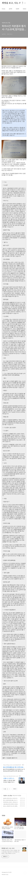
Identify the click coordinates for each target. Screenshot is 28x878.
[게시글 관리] (9, 789)
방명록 (17, 9)
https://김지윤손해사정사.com (10, 776)
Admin (24, 9)
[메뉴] (25, 3)
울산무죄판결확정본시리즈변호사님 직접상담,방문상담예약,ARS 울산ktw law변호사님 (14, 770)
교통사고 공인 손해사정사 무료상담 (9, 778)
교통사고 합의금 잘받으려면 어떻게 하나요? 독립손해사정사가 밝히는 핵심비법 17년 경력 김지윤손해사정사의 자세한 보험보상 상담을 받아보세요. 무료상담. (9, 781)
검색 (21, 3)
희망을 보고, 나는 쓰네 (12, 3)
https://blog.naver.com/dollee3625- (12, 765)
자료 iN (5, 795)
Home (3, 9)
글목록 (10, 9)
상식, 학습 (9, 795)
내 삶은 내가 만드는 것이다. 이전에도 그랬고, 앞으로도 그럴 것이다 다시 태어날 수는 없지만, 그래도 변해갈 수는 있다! (10, 852)
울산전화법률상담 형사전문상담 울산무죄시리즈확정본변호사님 (13, 767)
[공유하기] (7, 789)
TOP (25, 873)
